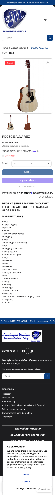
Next (11, 53)
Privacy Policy (24, 467)
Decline (26, 482)
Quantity (5, 163)
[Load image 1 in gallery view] (10, 122)
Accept (26, 474)
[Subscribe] (47, 376)
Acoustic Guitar (18, 48)
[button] (51, 20)
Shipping (5, 146)
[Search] (50, 38)
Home (5, 48)
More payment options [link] (27, 186)
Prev (4, 53)
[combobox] (27, 38)
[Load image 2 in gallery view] (27, 122)
